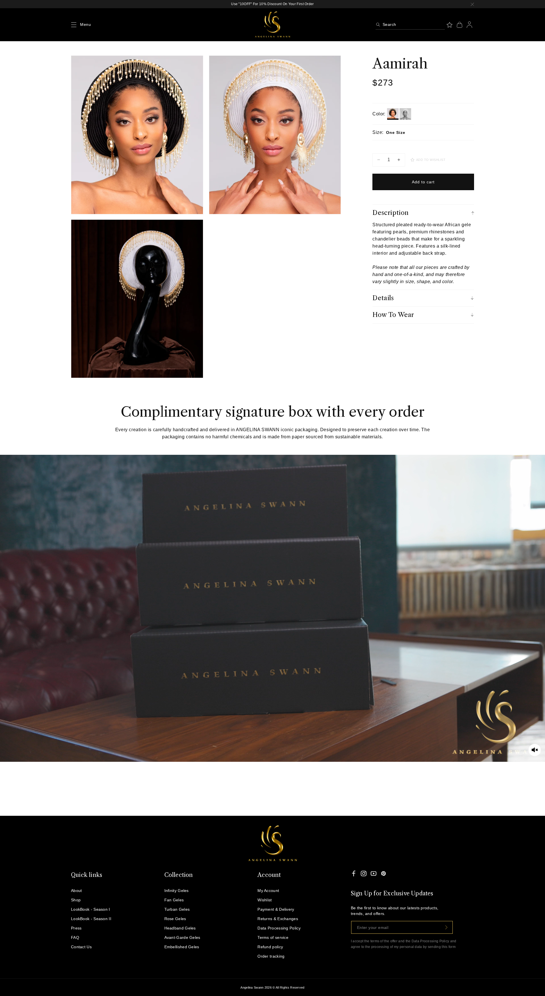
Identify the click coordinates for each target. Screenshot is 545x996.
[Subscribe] (446, 927)
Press (76, 928)
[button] (74, 24)
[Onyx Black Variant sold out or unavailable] (393, 114)
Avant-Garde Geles (182, 937)
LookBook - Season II (91, 918)
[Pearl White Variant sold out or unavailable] (405, 114)
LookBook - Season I (90, 909)
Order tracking (270, 956)
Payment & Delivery (275, 909)
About (76, 890)
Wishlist (264, 900)
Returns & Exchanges (277, 918)
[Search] (378, 24)
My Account (268, 890)
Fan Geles (174, 900)
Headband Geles (180, 928)
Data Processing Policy (279, 928)
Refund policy (270, 947)
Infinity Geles (176, 890)
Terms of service (272, 937)
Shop (76, 900)
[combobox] (410, 25)
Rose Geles (175, 918)
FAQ (75, 937)
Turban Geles (177, 909)
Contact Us (81, 947)
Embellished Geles (181, 947)
